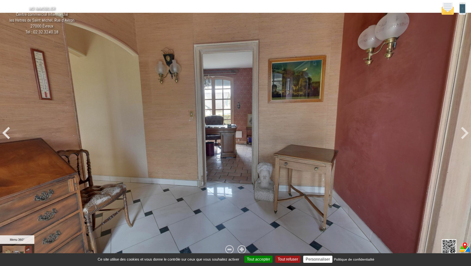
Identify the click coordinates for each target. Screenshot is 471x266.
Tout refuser (288, 259)
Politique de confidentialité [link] (354, 259)
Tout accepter (258, 259)
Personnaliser (318, 259)
